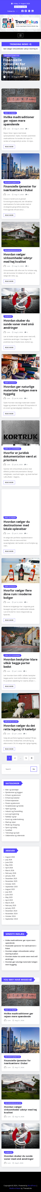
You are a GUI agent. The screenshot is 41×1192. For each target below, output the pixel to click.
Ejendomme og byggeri (14, 792)
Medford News (14, 1188)
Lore (8, 77)
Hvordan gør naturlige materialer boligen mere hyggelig (20, 390)
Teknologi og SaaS (12, 833)
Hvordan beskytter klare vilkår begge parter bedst (20, 663)
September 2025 (11, 887)
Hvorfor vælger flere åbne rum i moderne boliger (17, 594)
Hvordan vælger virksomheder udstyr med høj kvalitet (17, 257)
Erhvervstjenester (12, 800)
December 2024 (11, 911)
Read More (9, 147)
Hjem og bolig (10, 809)
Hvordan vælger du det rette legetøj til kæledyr (19, 727)
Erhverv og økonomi (13, 795)
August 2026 (10, 857)
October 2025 (10, 884)
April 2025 (9, 900)
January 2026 (10, 876)
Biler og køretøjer (12, 790)
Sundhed (8, 830)
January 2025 (10, 908)
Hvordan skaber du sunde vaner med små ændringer (18, 324)
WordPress (32, 1185)
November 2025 (11, 881)
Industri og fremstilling (14, 811)
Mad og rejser (10, 822)
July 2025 (8, 892)
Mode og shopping (12, 825)
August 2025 (10, 889)
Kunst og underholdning (14, 819)
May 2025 (9, 897)
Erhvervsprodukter (12, 798)
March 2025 (9, 903)
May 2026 (9, 865)
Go (34, 769)
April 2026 (9, 868)
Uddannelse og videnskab (15, 835)
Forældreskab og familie (14, 806)
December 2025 (11, 878)
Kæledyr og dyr (11, 817)
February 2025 (10, 905)
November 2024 (11, 913)
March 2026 (9, 870)
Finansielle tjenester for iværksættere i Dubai (15, 66)
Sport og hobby (11, 827)
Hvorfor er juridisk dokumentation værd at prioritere (20, 456)
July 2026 (8, 860)
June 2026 (9, 862)
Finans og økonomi (12, 803)
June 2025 (9, 895)
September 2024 (11, 919)
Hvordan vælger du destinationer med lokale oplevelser (16, 525)
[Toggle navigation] (20, 35)
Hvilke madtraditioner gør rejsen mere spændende (18, 120)
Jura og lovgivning (12, 814)
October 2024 (10, 916)
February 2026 (10, 873)
